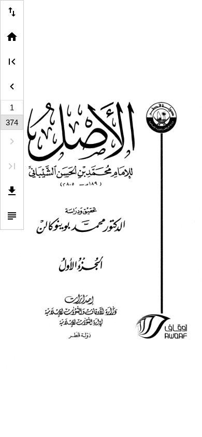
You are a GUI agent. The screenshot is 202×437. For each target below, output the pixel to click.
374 (12, 122)
